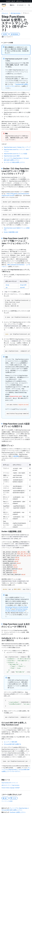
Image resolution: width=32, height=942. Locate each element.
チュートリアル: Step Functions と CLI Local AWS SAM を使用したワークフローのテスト (16, 769)
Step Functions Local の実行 (12, 156)
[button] (7, 42)
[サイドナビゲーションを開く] (2, 9)
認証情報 (16, 456)
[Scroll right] (25, 5)
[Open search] (29, 5)
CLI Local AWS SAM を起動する (12, 744)
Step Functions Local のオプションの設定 (15, 153)
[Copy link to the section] (2, 168)
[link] (26, 13)
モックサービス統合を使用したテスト (14, 162)
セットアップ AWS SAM (10, 742)
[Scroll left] (9, 5)
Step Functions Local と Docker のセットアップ (17, 147)
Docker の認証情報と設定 (11, 232)
